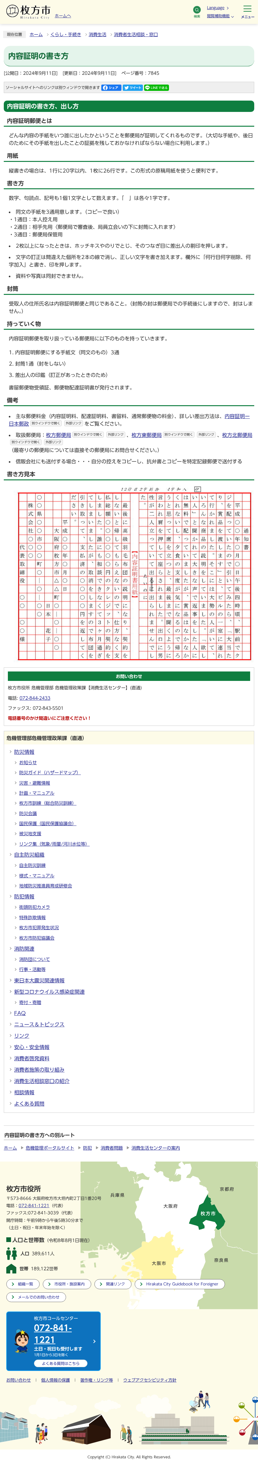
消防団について (34, 959)
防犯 (87, 1148)
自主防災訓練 (32, 865)
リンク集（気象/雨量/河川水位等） (54, 844)
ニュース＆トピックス (39, 1024)
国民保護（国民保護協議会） (47, 823)
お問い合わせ (18, 1380)
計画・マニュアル (36, 793)
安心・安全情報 (31, 1047)
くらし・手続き (65, 34)
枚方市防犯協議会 (36, 938)
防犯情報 (24, 896)
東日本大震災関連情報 (39, 980)
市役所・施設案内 (69, 1284)
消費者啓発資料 (31, 1058)
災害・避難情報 (34, 783)
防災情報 (24, 751)
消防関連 (24, 948)
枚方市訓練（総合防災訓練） (47, 803)
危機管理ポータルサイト (50, 1148)
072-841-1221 (34, 1206)
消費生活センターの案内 (156, 1148)
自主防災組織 (29, 854)
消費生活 (97, 34)
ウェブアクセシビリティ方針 (150, 1380)
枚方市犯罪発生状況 (39, 927)
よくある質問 (29, 1103)
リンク (21, 1035)
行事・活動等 (32, 969)
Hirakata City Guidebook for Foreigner (182, 1284)
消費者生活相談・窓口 (136, 34)
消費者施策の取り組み (39, 1069)
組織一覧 (25, 1284)
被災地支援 (30, 833)
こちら (61, 1363)
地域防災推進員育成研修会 (45, 886)
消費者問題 (112, 1148)
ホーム (36, 34)
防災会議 (28, 813)
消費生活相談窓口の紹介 (42, 1081)
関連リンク (115, 1284)
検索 (197, 16)
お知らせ (28, 762)
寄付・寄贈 (30, 1002)
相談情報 (24, 1092)
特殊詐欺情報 (32, 917)
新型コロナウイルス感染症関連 (49, 991)
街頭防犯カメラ (34, 907)
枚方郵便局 (85, 435)
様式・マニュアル (36, 876)
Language (215, 7)
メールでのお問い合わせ (38, 1297)
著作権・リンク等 (96, 1380)
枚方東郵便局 (173, 435)
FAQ (20, 1013)
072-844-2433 (35, 698)
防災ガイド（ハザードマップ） (50, 772)
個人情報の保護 (55, 1380)
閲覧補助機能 (218, 16)
